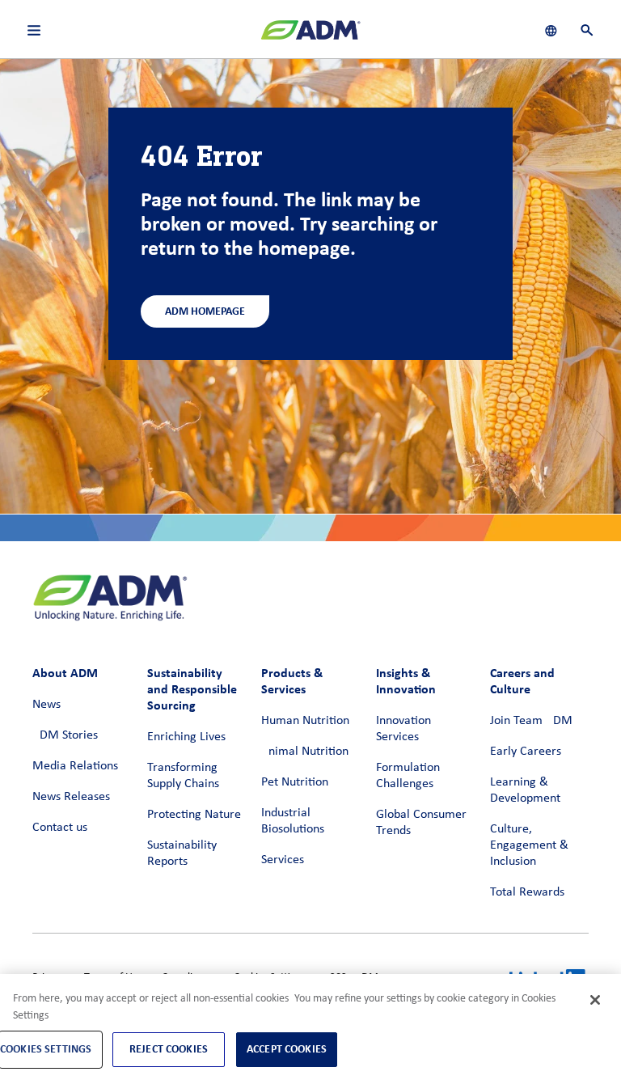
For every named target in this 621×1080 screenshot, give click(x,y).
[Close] (595, 1000)
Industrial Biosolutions (292, 821)
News (46, 704)
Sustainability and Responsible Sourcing (192, 689)
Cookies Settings (45, 1049)
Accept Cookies (287, 1049)
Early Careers (525, 751)
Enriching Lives (186, 737)
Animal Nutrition (305, 751)
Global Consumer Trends (421, 822)
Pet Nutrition (294, 782)
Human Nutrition (305, 720)
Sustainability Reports (182, 853)
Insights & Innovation (406, 681)
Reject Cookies (168, 1049)
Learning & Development (525, 790)
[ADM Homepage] (310, 36)
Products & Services (292, 681)
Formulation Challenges (408, 775)
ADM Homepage (205, 311)
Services (282, 859)
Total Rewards (527, 892)
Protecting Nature (194, 814)
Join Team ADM (531, 720)
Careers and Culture (522, 681)
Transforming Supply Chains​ (183, 775)
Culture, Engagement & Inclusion (529, 845)
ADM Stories (65, 735)
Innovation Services (403, 728)
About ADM (65, 672)
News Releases (71, 796)
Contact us (59, 827)
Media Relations (75, 766)
